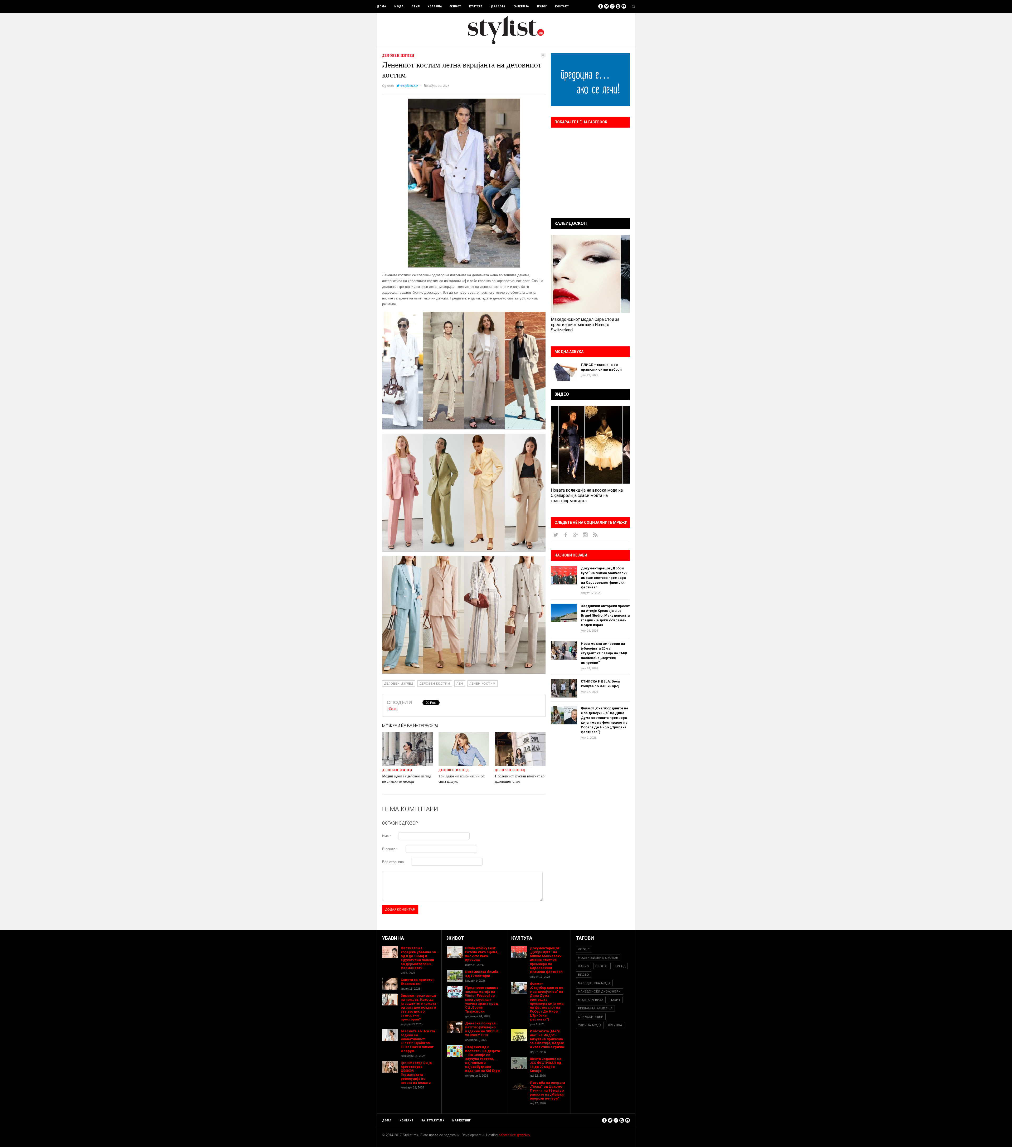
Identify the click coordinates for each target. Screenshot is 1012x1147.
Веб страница (393, 862)
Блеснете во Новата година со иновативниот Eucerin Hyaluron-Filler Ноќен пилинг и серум (418, 1041)
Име (386, 836)
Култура (476, 6)
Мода (399, 6)
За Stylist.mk (432, 1120)
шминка (615, 1025)
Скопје (602, 966)
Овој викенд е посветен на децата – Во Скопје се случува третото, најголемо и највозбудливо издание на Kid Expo (482, 1059)
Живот (455, 6)
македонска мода (594, 983)
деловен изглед (398, 55)
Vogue (584, 949)
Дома (381, 6)
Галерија (521, 6)
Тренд (620, 966)
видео (583, 974)
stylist (390, 85)
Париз (583, 966)
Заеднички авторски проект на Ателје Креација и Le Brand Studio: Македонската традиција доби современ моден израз (605, 615)
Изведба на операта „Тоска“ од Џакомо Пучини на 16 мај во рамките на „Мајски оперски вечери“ (547, 1090)
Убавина (435, 6)
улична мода (590, 1025)
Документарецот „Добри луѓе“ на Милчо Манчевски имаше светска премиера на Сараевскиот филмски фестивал (604, 577)
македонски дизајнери (599, 991)
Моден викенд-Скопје (598, 957)
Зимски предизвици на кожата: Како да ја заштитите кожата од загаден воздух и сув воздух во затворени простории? (418, 1007)
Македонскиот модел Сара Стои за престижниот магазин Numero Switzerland (585, 324)
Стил (416, 6)
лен (459, 683)
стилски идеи (591, 1016)
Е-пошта (389, 849)
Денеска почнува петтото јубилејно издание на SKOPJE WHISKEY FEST (481, 1029)
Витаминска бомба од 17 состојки (481, 974)
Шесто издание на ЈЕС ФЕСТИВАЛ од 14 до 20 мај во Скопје (545, 1065)
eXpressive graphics (514, 1135)
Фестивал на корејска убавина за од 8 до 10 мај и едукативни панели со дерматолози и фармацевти (418, 958)
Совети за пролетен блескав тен (418, 982)
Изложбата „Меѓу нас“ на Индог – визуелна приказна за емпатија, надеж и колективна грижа (547, 1039)
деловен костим (435, 683)
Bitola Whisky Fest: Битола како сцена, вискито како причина (481, 954)
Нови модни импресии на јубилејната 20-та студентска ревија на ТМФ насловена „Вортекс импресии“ (604, 653)
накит (615, 999)
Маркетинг (461, 1120)
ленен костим (482, 683)
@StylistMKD (409, 85)
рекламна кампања (595, 1008)
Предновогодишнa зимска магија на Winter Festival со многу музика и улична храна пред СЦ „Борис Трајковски (481, 999)
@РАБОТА (498, 6)
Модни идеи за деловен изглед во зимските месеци (406, 778)
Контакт (562, 6)
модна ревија (591, 999)
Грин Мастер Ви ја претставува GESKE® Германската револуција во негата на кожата (416, 1073)
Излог (542, 6)
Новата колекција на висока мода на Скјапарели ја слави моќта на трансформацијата (587, 495)
